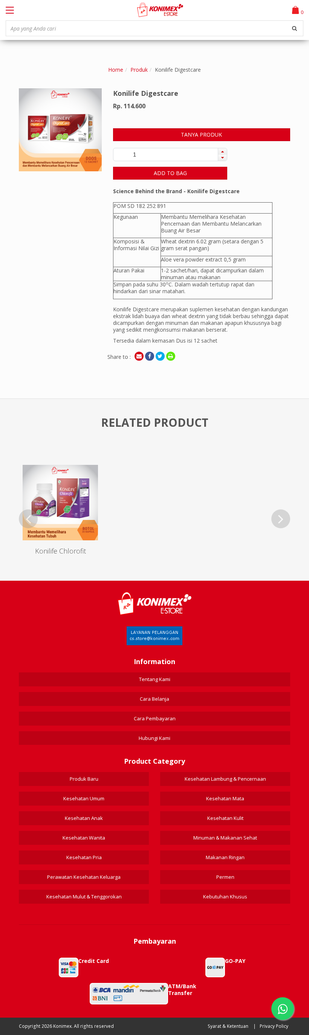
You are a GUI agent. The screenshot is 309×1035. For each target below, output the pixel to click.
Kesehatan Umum (83, 798)
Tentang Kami (154, 679)
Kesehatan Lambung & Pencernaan (225, 778)
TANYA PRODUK (201, 134)
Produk (139, 69)
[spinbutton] (134, 154)
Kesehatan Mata (225, 798)
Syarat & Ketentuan (228, 1026)
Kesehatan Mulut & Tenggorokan (84, 896)
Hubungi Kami (154, 738)
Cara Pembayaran (155, 718)
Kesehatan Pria (84, 857)
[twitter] (160, 356)
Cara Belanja (154, 698)
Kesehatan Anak (84, 818)
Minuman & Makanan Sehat (225, 837)
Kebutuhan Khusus (225, 896)
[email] (139, 356)
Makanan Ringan (225, 857)
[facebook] (149, 356)
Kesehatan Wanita (84, 837)
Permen (225, 877)
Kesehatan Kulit (225, 818)
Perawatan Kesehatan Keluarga (84, 877)
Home (115, 69)
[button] (222, 151)
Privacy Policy (274, 1026)
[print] (170, 356)
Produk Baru (84, 778)
